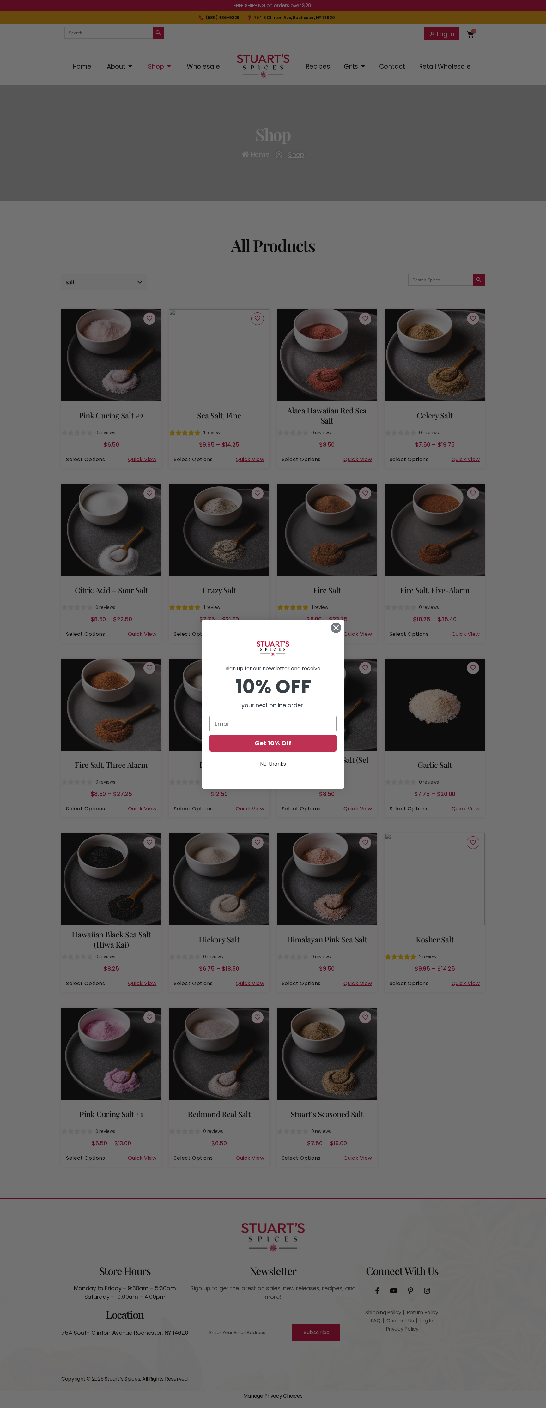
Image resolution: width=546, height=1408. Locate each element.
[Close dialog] (336, 627)
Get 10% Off (273, 743)
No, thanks (273, 763)
